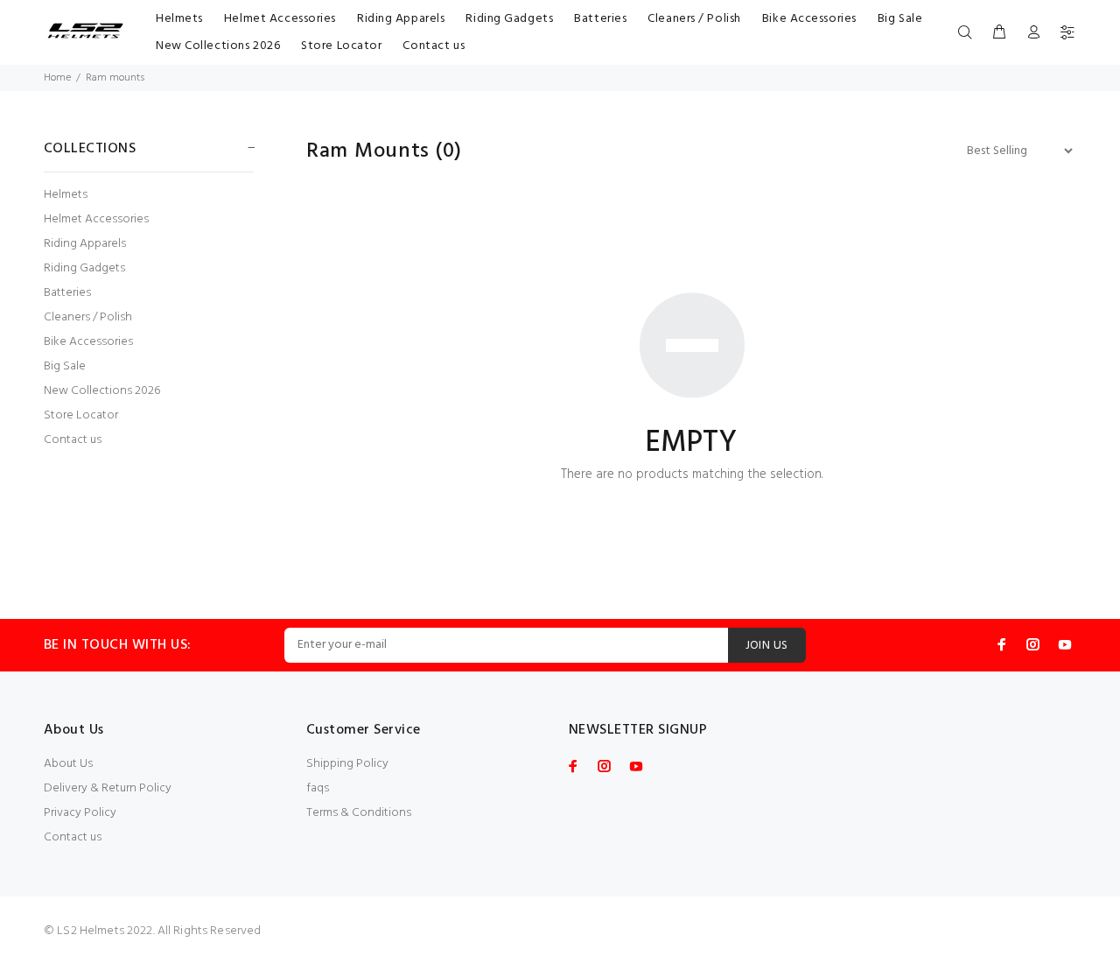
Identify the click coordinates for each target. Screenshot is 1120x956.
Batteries (67, 293)
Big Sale (65, 366)
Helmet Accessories (96, 219)
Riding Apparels (85, 244)
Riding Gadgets (84, 268)
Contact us (73, 439)
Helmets (66, 195)
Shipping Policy (347, 764)
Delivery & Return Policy (108, 788)
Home (57, 78)
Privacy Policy (80, 813)
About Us (68, 764)
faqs (317, 788)
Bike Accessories (88, 342)
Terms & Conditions (358, 813)
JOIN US (767, 646)
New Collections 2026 (102, 391)
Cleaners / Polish (88, 317)
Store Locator (81, 415)
